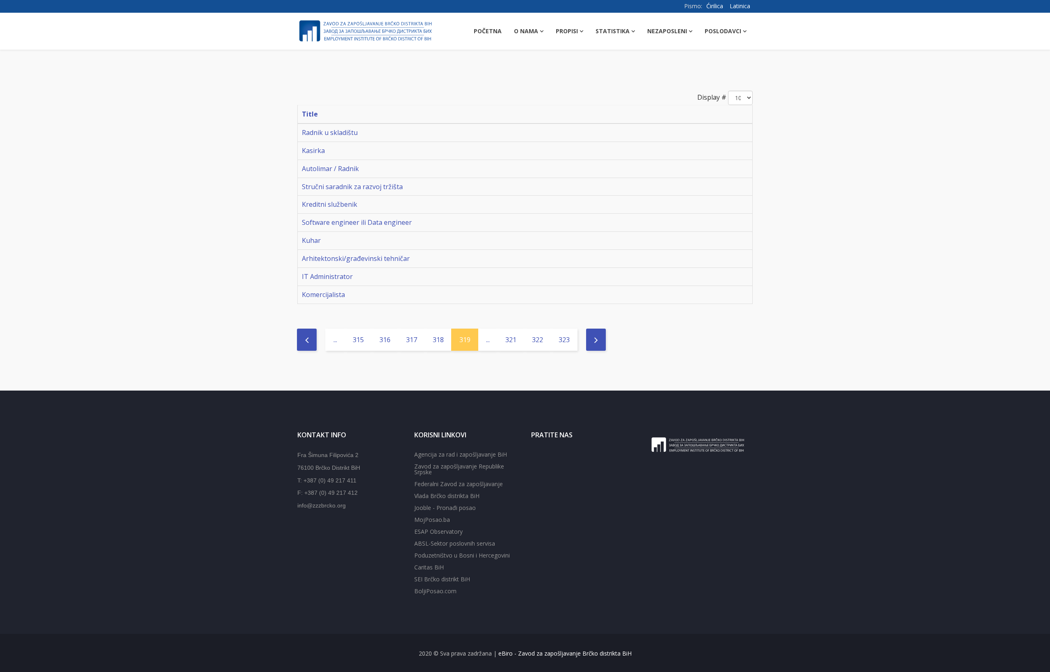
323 (564, 339)
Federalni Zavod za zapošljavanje (458, 484)
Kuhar (311, 240)
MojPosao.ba (432, 519)
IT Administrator (327, 276)
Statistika (613, 31)
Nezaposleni (667, 31)
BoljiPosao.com (435, 591)
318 (438, 339)
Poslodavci (723, 31)
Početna (488, 31)
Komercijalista (323, 294)
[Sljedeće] (596, 340)
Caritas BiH (429, 567)
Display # (711, 97)
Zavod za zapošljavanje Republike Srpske (459, 469)
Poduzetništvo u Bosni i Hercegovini (462, 555)
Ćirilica (714, 6)
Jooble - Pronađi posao (445, 508)
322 (537, 339)
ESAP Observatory (438, 531)
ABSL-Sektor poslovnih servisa (454, 543)
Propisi (567, 31)
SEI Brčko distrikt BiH (442, 579)
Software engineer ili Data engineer (357, 222)
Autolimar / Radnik (330, 168)
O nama (526, 31)
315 (358, 339)
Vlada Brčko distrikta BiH (446, 496)
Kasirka (313, 150)
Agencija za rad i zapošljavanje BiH (460, 454)
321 (510, 339)
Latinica (740, 6)
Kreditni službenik (329, 204)
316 (384, 339)
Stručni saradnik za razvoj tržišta (352, 186)
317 (411, 339)
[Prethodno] (307, 340)
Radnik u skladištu (330, 132)
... (335, 339)
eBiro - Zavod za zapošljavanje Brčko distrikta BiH (565, 653)
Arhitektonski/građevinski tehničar (356, 258)
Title (310, 114)
